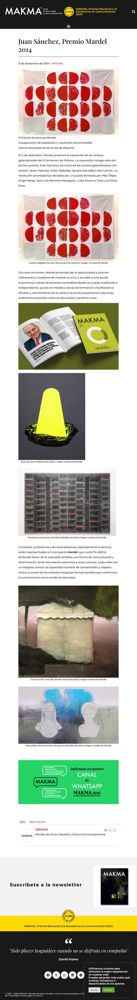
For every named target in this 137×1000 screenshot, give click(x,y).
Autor (22, 822)
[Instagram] (114, 830)
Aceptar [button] (108, 989)
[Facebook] (106, 830)
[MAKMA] (27, 836)
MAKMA (57, 63)
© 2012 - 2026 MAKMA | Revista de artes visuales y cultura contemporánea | (42, 993)
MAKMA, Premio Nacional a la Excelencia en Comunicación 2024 (96, 11)
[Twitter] (110, 830)
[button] (133, 11)
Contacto (38, 995)
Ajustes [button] (94, 989)
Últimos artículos (37, 822)
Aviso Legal (26, 995)
